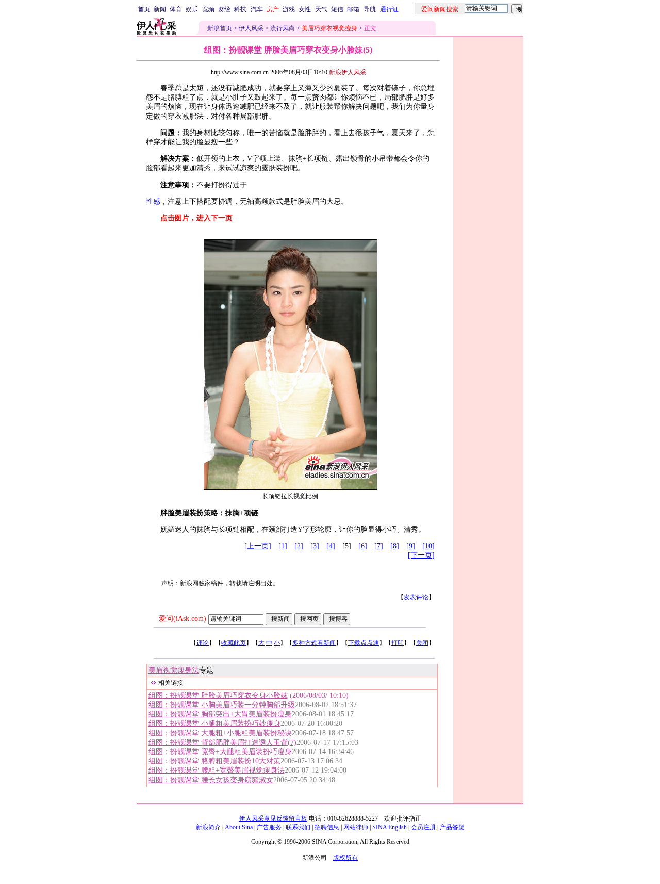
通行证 (389, 9)
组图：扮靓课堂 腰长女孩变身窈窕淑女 (210, 780)
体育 (176, 9)
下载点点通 (363, 642)
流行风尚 (282, 28)
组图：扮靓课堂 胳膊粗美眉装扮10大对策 (214, 761)
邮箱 (353, 9)
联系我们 (298, 827)
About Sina (239, 827)
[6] (362, 546)
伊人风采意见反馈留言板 (273, 818)
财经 (224, 9)
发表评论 (416, 597)
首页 (144, 9)
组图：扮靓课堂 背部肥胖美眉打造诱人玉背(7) (222, 742)
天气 (321, 9)
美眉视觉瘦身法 (173, 670)
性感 (153, 201)
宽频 (208, 9)
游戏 (289, 9)
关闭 (422, 642)
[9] (410, 546)
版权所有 (345, 857)
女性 (305, 9)
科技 (240, 9)
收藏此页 (233, 642)
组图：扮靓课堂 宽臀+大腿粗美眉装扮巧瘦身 (220, 752)
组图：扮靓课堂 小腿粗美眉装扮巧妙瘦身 (214, 723)
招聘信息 (327, 827)
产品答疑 (452, 827)
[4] (330, 546)
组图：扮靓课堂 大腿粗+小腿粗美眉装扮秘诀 (220, 733)
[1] (282, 546)
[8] (394, 546)
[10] (428, 546)
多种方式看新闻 (314, 642)
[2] (298, 546)
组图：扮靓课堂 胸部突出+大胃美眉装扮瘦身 (220, 714)
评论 (202, 642)
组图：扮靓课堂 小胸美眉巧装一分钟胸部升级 (221, 705)
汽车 (257, 9)
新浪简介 (208, 827)
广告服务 (269, 827)
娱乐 (192, 9)
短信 (337, 9)
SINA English (389, 827)
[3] (314, 546)
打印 (397, 642)
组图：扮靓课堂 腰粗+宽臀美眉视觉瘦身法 (216, 770)
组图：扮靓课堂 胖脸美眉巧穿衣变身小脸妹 (218, 695)
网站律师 (355, 827)
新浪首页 (219, 28)
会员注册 (423, 827)
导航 (370, 9)
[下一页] (421, 555)
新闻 (160, 9)
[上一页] (257, 546)
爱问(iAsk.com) (182, 619)
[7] (378, 546)
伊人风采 (251, 28)
